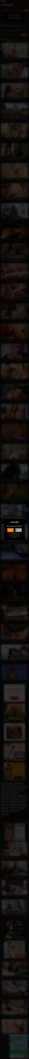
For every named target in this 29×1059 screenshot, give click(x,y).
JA (10, 530)
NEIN (18, 530)
